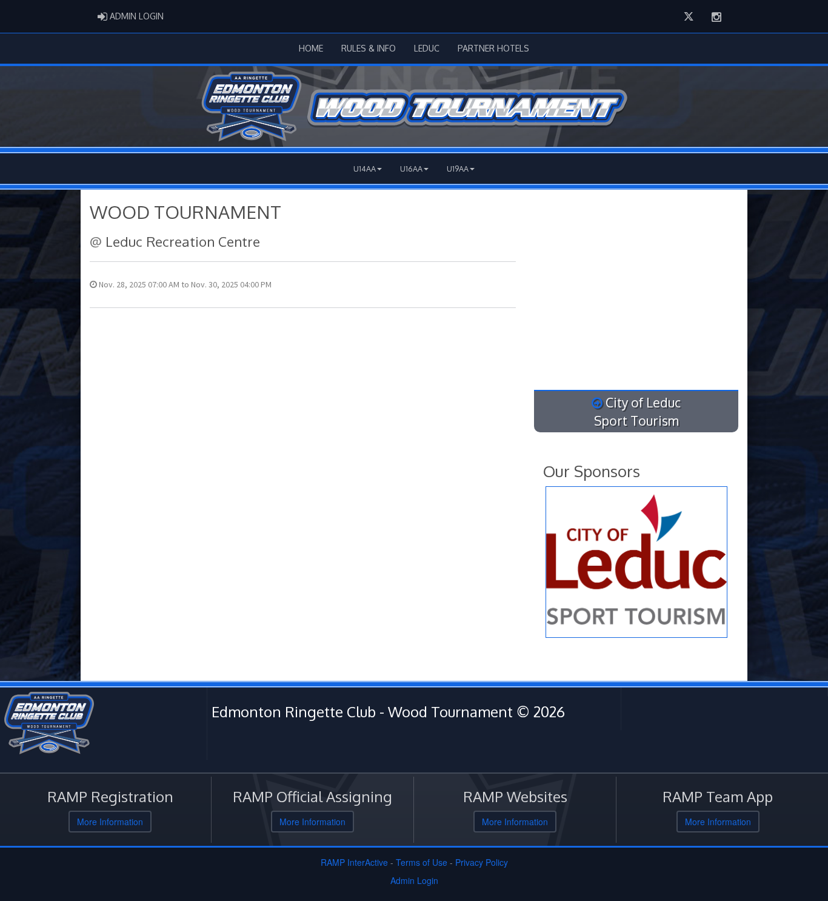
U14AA (364, 168)
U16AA (411, 168)
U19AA (458, 168)
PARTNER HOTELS (493, 48)
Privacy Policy (481, 862)
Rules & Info (368, 48)
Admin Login (414, 880)
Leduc (426, 48)
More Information (110, 822)
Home (311, 48)
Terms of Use (421, 862)
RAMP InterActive (354, 862)
